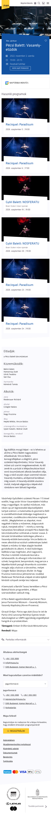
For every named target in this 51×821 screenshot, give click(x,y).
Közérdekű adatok (11, 748)
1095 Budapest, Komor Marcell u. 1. (20, 667)
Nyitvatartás (10, 707)
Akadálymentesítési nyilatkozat (17, 744)
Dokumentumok (10, 753)
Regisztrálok (17, 731)
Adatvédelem (9, 740)
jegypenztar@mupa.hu (15, 699)
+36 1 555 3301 (30, 695)
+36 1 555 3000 (12, 658)
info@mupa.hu (12, 662)
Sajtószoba (8, 761)
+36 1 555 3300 (12, 695)
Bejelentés (7, 757)
